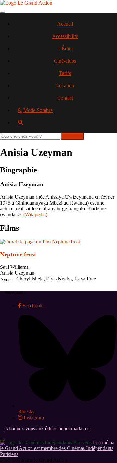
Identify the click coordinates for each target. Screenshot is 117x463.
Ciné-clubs (65, 61)
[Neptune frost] (40, 241)
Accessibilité (65, 36)
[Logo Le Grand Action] (26, 3)
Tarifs (65, 73)
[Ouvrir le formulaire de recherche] (65, 124)
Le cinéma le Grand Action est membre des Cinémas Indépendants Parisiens (57, 448)
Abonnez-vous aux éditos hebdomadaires (47, 428)
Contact (65, 98)
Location (65, 85)
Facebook (32, 305)
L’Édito (65, 48)
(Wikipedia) (34, 214)
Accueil (65, 24)
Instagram (33, 417)
